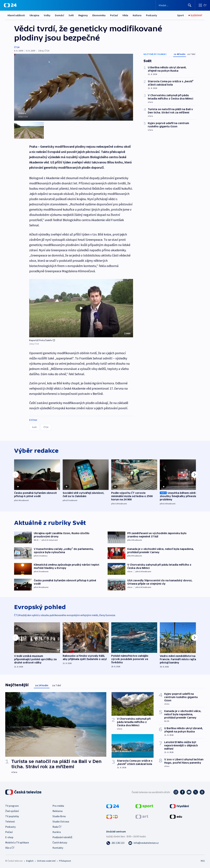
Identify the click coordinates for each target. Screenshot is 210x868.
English (29, 860)
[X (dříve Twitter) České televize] (195, 792)
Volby (47, 15)
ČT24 (16, 47)
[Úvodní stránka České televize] (23, 792)
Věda (125, 15)
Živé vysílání (12, 811)
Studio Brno (59, 816)
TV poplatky (12, 816)
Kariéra (56, 832)
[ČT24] (10, 5)
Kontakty (57, 847)
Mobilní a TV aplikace (17, 842)
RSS (203, 860)
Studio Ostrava (60, 821)
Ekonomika (98, 15)
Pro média (58, 805)
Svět (71, 15)
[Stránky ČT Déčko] (112, 816)
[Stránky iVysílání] (179, 806)
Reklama (57, 811)
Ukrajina (34, 15)
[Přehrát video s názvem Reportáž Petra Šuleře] (81, 308)
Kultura (137, 15)
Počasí (114, 15)
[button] (81, 308)
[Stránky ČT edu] (176, 816)
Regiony (83, 15)
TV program (12, 805)
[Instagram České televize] (175, 792)
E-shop (9, 837)
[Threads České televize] (202, 792)
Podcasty (151, 15)
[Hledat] (189, 5)
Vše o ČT (10, 847)
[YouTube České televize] (189, 792)
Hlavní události (16, 15)
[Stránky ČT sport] (144, 806)
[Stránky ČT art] (142, 816)
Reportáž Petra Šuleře (40, 340)
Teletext (10, 821)
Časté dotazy (59, 842)
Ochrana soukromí (46, 860)
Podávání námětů (62, 837)
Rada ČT (57, 826)
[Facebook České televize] (182, 792)
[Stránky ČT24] (112, 806)
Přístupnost (65, 860)
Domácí (59, 15)
